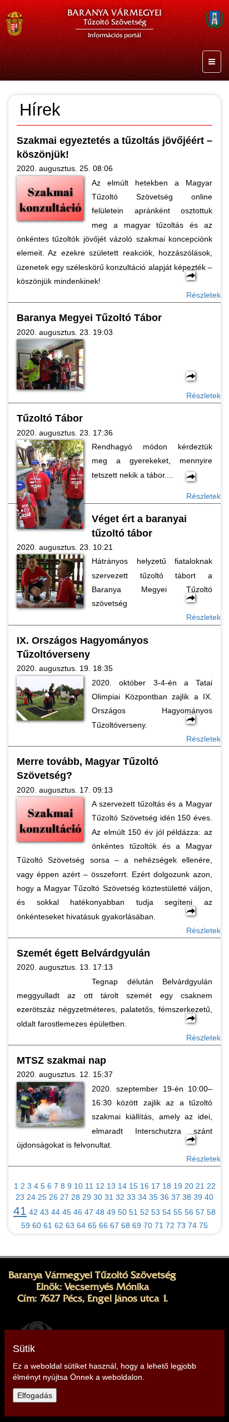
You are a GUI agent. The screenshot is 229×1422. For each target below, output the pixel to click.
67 (114, 1225)
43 (44, 1212)
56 (189, 1212)
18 (166, 1185)
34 (142, 1197)
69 (136, 1225)
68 (125, 1225)
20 (189, 1185)
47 (88, 1212)
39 (197, 1197)
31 (108, 1197)
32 (120, 1197)
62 (58, 1225)
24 (31, 1197)
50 (122, 1212)
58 (211, 1212)
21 (200, 1185)
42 (33, 1212)
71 (159, 1225)
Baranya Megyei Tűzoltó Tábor (89, 317)
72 (170, 1225)
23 (20, 1197)
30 (97, 1197)
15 (133, 1185)
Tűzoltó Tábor (50, 418)
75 (203, 1225)
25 (42, 1197)
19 (177, 1185)
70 (147, 1225)
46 (77, 1212)
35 (153, 1197)
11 (89, 1185)
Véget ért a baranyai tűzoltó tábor (139, 525)
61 (47, 1225)
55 (177, 1212)
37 (175, 1197)
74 (192, 1225)
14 (122, 1185)
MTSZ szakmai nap (61, 1060)
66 (103, 1225)
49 (111, 1212)
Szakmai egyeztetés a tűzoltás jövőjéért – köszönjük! (114, 147)
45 (66, 1212)
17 (155, 1185)
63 (70, 1225)
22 (211, 1185)
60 (36, 1225)
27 (64, 1197)
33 (131, 1197)
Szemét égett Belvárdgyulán (83, 953)
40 (209, 1197)
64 (81, 1225)
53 (155, 1212)
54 (166, 1212)
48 (100, 1212)
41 (20, 1211)
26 (53, 1197)
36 (164, 1197)
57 (200, 1212)
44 (55, 1212)
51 (133, 1212)
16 (144, 1185)
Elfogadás (34, 1395)
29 (86, 1197)
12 (100, 1185)
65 (92, 1225)
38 (186, 1197)
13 (111, 1185)
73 (181, 1225)
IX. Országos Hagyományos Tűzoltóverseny (82, 647)
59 (25, 1225)
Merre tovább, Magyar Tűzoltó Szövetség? (87, 768)
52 (144, 1212)
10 (78, 1185)
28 (75, 1197)
